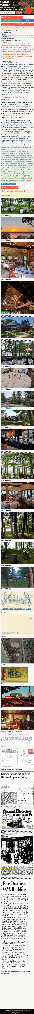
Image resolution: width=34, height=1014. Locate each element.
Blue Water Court (11, 163)
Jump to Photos (7, 17)
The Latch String (21, 155)
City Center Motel (26, 170)
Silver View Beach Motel (8, 155)
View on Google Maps (9, 184)
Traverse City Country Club (22, 178)
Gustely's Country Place (20, 174)
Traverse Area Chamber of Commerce (12, 176)
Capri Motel (20, 163)
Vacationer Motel (11, 165)
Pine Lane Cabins (25, 180)
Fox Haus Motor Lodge (12, 170)
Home (3, 24)
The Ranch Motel (19, 161)
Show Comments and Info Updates (14, 191)
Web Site (21, 97)
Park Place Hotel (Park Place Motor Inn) (12, 172)
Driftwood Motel (22, 159)
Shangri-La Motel (22, 165)
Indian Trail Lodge (24, 153)
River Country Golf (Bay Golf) (9, 151)
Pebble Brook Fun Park (19, 157)
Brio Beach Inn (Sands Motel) (9, 180)
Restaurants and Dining (14, 24)
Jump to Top (19, 17)
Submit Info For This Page (10, 187)
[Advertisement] (17, 992)
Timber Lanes (13, 153)
